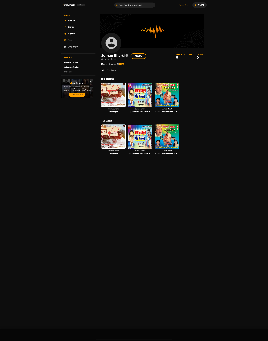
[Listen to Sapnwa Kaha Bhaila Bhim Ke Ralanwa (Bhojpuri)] (140, 95)
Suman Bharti (113, 109)
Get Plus (80, 5)
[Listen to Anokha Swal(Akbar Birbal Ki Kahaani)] (167, 95)
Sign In (187, 5)
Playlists (71, 33)
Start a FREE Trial (77, 95)
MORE (121, 64)
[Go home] (68, 5)
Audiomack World (71, 62)
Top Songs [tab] (111, 70)
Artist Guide (68, 72)
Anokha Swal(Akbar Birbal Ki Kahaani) (167, 111)
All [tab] (103, 70)
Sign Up (181, 5)
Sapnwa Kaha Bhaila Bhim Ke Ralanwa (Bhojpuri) (140, 111)
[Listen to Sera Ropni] (113, 95)
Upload (200, 5)
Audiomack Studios (71, 67)
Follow (138, 56)
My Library (72, 46)
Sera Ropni (113, 111)
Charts (70, 27)
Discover (71, 20)
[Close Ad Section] (91, 81)
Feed (69, 40)
